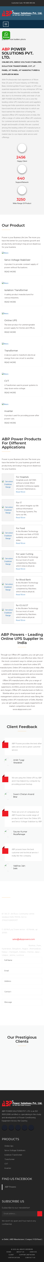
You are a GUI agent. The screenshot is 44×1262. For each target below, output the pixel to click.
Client (11, 1255)
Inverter (8, 1168)
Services (33, 1252)
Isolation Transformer (13, 1155)
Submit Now (22, 1012)
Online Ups (9, 1146)
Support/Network (27, 1255)
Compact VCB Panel (28, 1239)
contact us (30, 1258)
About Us (20, 1252)
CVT (6, 1163)
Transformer (10, 1159)
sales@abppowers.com (23, 939)
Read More (10, 272)
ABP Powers (10, 1187)
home (8, 1252)
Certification (14, 1258)
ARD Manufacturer (11, 1239)
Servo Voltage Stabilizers (15, 1150)
